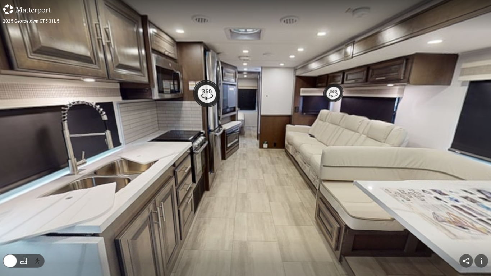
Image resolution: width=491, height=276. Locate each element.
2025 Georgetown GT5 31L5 (31, 21)
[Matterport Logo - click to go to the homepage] (26, 9)
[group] (24, 261)
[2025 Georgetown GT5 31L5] (245, 138)
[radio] (10, 260)
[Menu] (481, 261)
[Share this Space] (466, 261)
